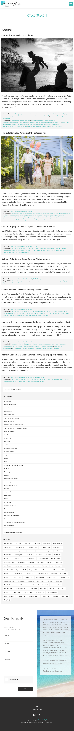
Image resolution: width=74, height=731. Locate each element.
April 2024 (37, 543)
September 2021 (9, 551)
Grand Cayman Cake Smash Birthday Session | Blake (24, 289)
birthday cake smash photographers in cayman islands (27, 311)
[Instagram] (39, 715)
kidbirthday (31, 218)
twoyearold (6, 220)
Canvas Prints (8, 411)
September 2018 (9, 562)
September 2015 (9, 581)
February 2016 (28, 577)
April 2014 (7, 592)
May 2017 (60, 570)
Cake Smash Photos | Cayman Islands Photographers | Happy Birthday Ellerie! (36, 322)
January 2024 (8, 547)
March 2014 (17, 592)
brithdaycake (15, 213)
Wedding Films (9, 525)
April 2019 (57, 554)
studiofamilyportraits (21, 126)
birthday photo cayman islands (42, 248)
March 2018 (7, 566)
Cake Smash (26, 114)
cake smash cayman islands (38, 281)
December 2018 (43, 558)
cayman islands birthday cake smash (39, 379)
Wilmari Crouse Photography (13, 532)
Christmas (7, 445)
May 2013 (7, 600)
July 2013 (55, 596)
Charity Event (8, 438)
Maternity (7, 472)
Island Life (46, 116)
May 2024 (27, 543)
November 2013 (9, 596)
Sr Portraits (7, 502)
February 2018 (19, 566)
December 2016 (43, 573)
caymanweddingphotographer (46, 215)
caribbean (27, 120)
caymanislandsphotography (11, 122)
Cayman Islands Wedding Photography (16, 428)
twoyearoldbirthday (15, 220)
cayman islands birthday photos (60, 379)
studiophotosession (44, 126)
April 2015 (59, 581)
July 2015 (31, 581)
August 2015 (21, 581)
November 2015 (52, 577)
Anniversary (8, 401)
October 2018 (55, 558)
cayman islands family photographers (14, 315)
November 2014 (56, 585)
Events (6, 458)
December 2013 (52, 592)
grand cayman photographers (34, 116)
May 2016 (63, 573)
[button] (71, 4)
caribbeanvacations (38, 213)
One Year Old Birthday (56, 116)
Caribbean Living (35, 114)
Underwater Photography (12, 515)
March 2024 (46, 543)
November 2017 (56, 566)
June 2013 (65, 596)
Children (18, 116)
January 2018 (31, 566)
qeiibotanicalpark (64, 218)
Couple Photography (10, 448)
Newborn (7, 475)
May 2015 (50, 581)
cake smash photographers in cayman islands (55, 313)
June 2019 (38, 554)
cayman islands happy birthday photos (14, 381)
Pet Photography (9, 482)
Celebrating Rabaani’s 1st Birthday (17, 35)
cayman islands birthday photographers (58, 281)
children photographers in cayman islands (43, 250)
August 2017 (33, 570)
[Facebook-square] (34, 715)
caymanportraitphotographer (44, 122)
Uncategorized (9, 512)
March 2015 (7, 585)
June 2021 (40, 551)
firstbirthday (65, 122)
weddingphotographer (39, 220)
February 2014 (28, 592)
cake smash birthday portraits (20, 379)
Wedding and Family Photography (14, 522)
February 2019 (19, 558)
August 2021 (21, 551)
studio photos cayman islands (20, 252)
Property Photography (10, 492)
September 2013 (34, 596)
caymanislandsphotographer (48, 120)
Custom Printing (9, 451)
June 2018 (40, 562)
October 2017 (8, 570)
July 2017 (42, 570)
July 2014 (43, 588)
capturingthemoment (18, 120)
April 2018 (59, 562)
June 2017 (52, 570)
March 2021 (7, 554)
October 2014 (8, 588)
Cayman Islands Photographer (13, 424)
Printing (6, 488)
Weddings (7, 529)
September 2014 (21, 588)
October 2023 (33, 547)
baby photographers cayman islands (22, 248)
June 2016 (54, 573)
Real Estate (7, 495)
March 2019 (7, 558)
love (29, 124)
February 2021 (19, 554)
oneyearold (42, 124)
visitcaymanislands (56, 126)
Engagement (8, 455)
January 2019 (31, 558)
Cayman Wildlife (9, 431)
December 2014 (43, 585)
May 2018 (50, 562)
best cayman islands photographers (22, 344)
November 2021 (45, 547)
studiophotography (33, 126)
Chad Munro (8, 435)
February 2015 (19, 585)
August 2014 (33, 588)
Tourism (6, 509)
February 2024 (57, 543)
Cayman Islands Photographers (21, 250)
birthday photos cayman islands (53, 311)
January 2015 (31, 585)
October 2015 (65, 577)
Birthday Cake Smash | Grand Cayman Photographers (25, 259)
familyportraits (57, 122)
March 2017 (7, 573)
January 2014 (40, 592)
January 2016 (40, 577)
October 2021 (57, 547)
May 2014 (61, 588)
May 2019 (48, 554)
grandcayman (7, 124)
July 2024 (18, 543)
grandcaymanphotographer (20, 124)
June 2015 (40, 581)
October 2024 (8, 543)
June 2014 (52, 588)
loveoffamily (34, 124)
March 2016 (17, 577)
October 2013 (21, 596)
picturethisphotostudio (52, 124)
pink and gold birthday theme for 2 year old (24, 348)
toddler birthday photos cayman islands (48, 348)
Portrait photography (10, 485)
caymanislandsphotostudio (27, 122)
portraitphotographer (9, 126)
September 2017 (21, 570)
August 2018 (21, 562)
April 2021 (58, 551)
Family (23, 116)
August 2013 (46, 596)
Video (6, 519)
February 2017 (19, 573)
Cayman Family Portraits (47, 114)
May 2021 (49, 551)
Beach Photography (16, 114)
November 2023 (20, 547)
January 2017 (30, 573)
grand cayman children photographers (42, 346)
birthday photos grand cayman (20, 281)
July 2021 (31, 551)
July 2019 (29, 554)
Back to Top (37, 710)
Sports (6, 498)
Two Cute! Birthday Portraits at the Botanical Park (24, 132)
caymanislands (35, 120)
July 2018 (31, 562)
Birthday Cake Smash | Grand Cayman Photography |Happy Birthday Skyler (35, 354)
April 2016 (7, 577)
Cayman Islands (59, 114)
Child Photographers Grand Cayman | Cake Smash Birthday (28, 226)
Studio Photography (38, 279)
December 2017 (43, 566)
